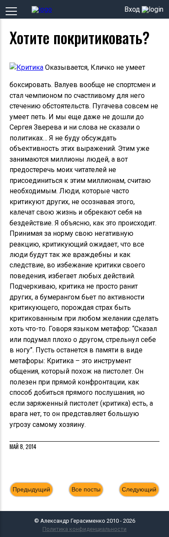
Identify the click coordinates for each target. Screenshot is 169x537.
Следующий (139, 489)
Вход (132, 9)
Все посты (86, 489)
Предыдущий (31, 489)
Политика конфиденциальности (84, 529)
